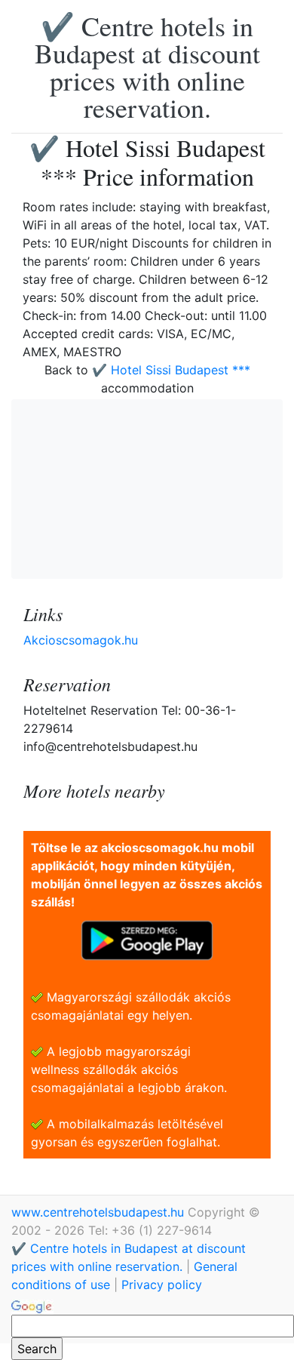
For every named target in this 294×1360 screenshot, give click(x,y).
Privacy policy (161, 1284)
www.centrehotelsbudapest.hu (99, 1212)
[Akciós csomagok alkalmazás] (147, 938)
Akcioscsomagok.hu (80, 640)
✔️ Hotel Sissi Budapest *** (171, 369)
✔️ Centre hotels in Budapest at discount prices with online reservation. (147, 66)
